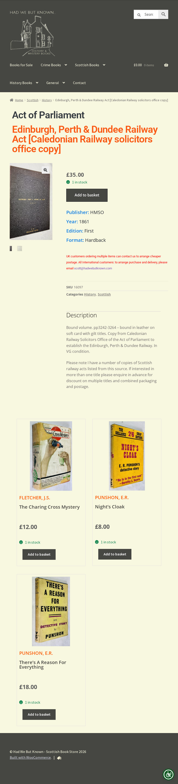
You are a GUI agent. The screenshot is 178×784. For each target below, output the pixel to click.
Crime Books (51, 65)
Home (19, 100)
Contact (79, 82)
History (47, 100)
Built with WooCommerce (30, 757)
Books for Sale (21, 65)
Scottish (32, 100)
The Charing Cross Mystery (49, 507)
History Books (21, 82)
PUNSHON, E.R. (112, 497)
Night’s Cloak (109, 507)
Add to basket (87, 195)
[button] (45, 170)
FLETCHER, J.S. (34, 497)
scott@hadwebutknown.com (93, 268)
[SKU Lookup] (59, 758)
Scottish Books (87, 65)
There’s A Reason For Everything (42, 664)
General (52, 82)
